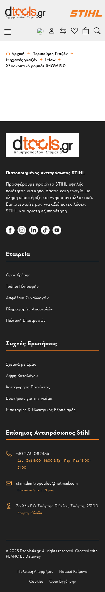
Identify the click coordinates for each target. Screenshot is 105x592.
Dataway (33, 556)
